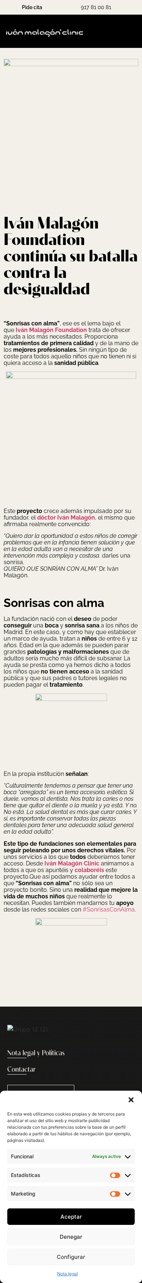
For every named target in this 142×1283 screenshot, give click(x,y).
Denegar (71, 1236)
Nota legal (67, 1273)
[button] (131, 1099)
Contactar (21, 1069)
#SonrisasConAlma (109, 909)
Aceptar (71, 1216)
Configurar (71, 1256)
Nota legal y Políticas (36, 1053)
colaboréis (89, 870)
